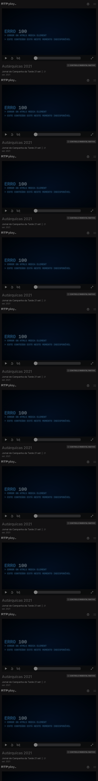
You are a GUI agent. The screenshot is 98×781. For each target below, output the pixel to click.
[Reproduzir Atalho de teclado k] (4, 778)
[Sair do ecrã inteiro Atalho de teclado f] (94, 778)
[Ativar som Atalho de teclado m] (16, 778)
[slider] (58, 778)
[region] (49, 390)
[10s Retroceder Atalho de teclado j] (10, 778)
